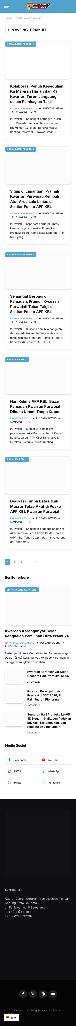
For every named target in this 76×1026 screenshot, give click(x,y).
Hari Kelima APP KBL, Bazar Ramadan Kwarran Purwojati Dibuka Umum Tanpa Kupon (35, 406)
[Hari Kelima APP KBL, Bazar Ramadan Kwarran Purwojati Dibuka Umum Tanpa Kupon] (38, 375)
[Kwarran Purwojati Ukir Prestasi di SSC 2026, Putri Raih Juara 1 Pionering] (14, 696)
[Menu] (6, 6)
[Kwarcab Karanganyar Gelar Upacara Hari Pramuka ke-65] (14, 676)
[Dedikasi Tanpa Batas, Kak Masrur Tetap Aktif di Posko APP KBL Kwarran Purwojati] (38, 475)
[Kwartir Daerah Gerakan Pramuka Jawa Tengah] (38, 6)
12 (34, 562)
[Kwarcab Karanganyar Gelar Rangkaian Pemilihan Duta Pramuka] (38, 605)
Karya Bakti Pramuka (20, 44)
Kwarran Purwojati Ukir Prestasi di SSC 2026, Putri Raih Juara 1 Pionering (46, 695)
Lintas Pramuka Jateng (22, 589)
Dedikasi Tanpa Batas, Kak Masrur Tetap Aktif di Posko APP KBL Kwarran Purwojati (35, 506)
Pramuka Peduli (17, 359)
